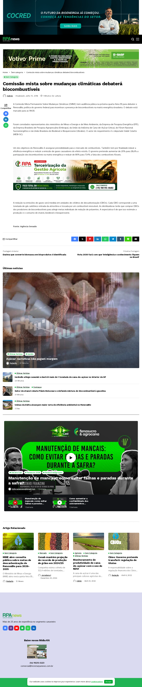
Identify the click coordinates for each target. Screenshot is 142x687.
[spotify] (22, 628)
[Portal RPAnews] (11, 39)
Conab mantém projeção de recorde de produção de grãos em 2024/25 (53, 560)
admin (10, 96)
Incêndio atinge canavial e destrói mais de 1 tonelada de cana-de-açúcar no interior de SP (60, 377)
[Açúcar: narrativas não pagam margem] (71, 320)
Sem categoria (17, 72)
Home (5, 72)
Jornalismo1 (46, 575)
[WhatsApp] (28, 628)
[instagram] (10, 628)
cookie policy (97, 681)
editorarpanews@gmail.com (23, 489)
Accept (108, 682)
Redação (13, 363)
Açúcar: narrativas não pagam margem (32, 358)
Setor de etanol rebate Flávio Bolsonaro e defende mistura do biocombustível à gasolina (60, 391)
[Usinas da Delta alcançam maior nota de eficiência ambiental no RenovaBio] (7, 405)
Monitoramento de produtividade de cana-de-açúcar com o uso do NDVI (87, 564)
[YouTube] (16, 628)
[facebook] (5, 628)
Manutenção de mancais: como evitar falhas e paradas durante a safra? (70, 480)
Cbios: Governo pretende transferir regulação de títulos (123, 560)
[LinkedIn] (33, 628)
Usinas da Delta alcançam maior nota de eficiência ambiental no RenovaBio (53, 405)
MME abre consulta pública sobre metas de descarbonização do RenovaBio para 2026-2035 (17, 563)
